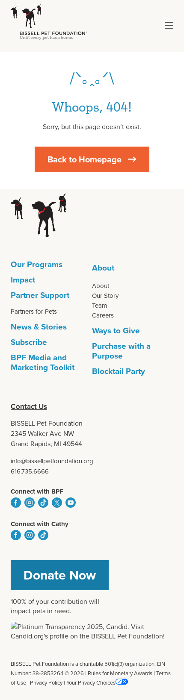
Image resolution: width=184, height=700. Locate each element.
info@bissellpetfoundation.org (52, 460)
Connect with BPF (37, 491)
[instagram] (29, 502)
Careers (103, 315)
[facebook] (16, 502)
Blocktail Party (118, 371)
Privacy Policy (46, 682)
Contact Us (29, 406)
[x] (57, 502)
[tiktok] (43, 502)
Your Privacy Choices (91, 682)
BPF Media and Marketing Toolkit (42, 362)
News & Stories (39, 326)
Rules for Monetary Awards (120, 673)
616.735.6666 (30, 471)
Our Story (105, 295)
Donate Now (60, 575)
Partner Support (40, 295)
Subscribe (29, 342)
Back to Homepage (84, 159)
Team (99, 305)
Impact (23, 279)
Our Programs (36, 264)
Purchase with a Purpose (121, 351)
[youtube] (70, 502)
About (103, 268)
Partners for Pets (34, 311)
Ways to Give (116, 330)
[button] (169, 25)
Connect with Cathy (39, 524)
